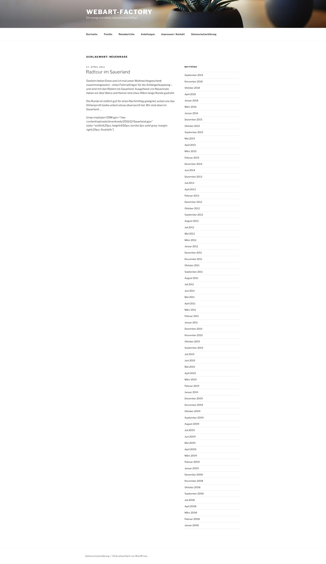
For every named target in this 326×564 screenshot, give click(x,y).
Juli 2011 (189, 284)
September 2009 (194, 417)
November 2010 (194, 335)
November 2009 (194, 404)
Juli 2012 (189, 227)
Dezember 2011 (193, 252)
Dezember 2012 (193, 201)
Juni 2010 (190, 360)
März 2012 (190, 240)
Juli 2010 (189, 354)
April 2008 (190, 506)
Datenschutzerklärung (203, 34)
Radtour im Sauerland (108, 71)
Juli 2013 (189, 182)
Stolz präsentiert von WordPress (129, 556)
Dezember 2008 (194, 474)
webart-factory (119, 12)
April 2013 (190, 189)
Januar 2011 (191, 322)
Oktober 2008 (192, 487)
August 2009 (192, 423)
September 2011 (194, 271)
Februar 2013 (192, 195)
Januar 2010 (191, 392)
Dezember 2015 (193, 119)
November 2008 (194, 480)
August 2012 (191, 220)
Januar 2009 (192, 468)
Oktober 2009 (192, 411)
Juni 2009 (190, 436)
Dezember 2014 (193, 163)
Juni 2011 (190, 290)
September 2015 (194, 132)
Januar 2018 (191, 100)
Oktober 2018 (192, 87)
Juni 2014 (190, 170)
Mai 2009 (190, 442)
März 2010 (191, 379)
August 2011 (191, 278)
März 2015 (190, 151)
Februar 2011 (192, 316)
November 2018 (194, 81)
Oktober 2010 (192, 341)
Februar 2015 (192, 157)
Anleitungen (148, 34)
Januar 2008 (192, 525)
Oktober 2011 (192, 265)
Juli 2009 (190, 430)
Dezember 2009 (194, 398)
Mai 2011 (190, 297)
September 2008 (194, 493)
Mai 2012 (190, 233)
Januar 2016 (191, 113)
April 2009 (190, 449)
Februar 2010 (192, 385)
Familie (108, 34)
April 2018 (190, 94)
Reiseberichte (126, 34)
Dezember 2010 (193, 328)
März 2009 (191, 455)
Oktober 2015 (192, 125)
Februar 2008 (192, 519)
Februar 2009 (192, 461)
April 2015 (190, 144)
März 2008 (191, 512)
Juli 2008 (190, 500)
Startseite (91, 34)
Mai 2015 (190, 138)
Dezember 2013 (193, 176)
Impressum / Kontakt (173, 34)
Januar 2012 (191, 246)
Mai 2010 (190, 366)
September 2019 (194, 75)
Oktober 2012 (192, 208)
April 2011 (190, 303)
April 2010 (190, 373)
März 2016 (190, 106)
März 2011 (190, 309)
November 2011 (193, 259)
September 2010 (194, 347)
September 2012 (194, 214)
